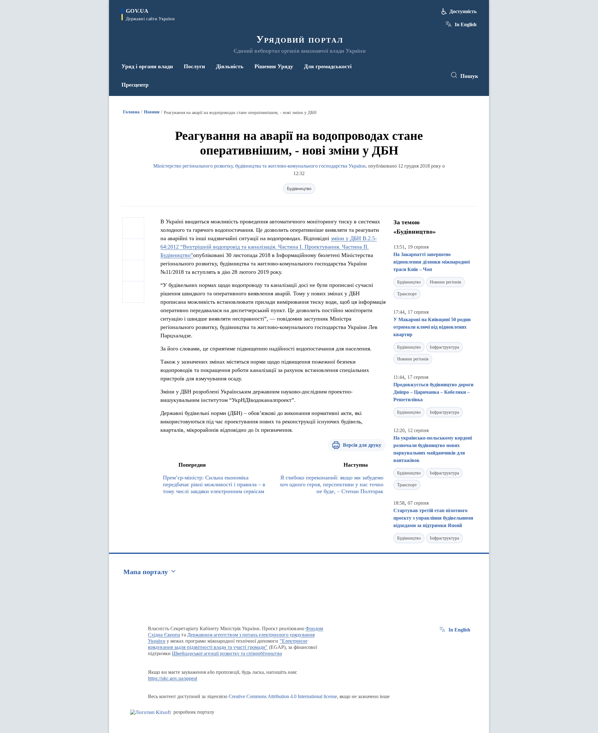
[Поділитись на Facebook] (133, 228)
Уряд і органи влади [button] (147, 66)
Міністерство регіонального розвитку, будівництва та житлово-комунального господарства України (259, 166)
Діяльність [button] (230, 66)
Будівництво (299, 188)
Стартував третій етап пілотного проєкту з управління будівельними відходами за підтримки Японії (433, 518)
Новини (151, 112)
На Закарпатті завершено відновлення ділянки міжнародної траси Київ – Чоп (431, 262)
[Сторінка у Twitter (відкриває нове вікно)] (425, 75)
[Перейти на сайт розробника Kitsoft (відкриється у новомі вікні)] (150, 712)
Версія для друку (362, 445)
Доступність (463, 11)
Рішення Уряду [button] (273, 66)
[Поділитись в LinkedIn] (133, 291)
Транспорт (407, 294)
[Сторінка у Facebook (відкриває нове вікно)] (413, 75)
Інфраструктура (444, 347)
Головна (131, 112)
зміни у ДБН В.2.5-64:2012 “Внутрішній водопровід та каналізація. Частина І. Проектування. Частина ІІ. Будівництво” (268, 246)
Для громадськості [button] (328, 66)
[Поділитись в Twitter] (133, 249)
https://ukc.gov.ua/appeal (172, 678)
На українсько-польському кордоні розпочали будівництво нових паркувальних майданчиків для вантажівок (432, 449)
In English (466, 24)
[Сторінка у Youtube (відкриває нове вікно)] (436, 75)
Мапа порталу (145, 572)
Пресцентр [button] (135, 85)
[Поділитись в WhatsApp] (133, 270)
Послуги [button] (194, 66)
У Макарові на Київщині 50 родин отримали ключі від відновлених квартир (432, 327)
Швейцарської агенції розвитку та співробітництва (227, 653)
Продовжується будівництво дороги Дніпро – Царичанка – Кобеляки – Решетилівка (433, 392)
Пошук (469, 76)
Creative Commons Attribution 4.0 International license (283, 696)
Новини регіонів (445, 282)
